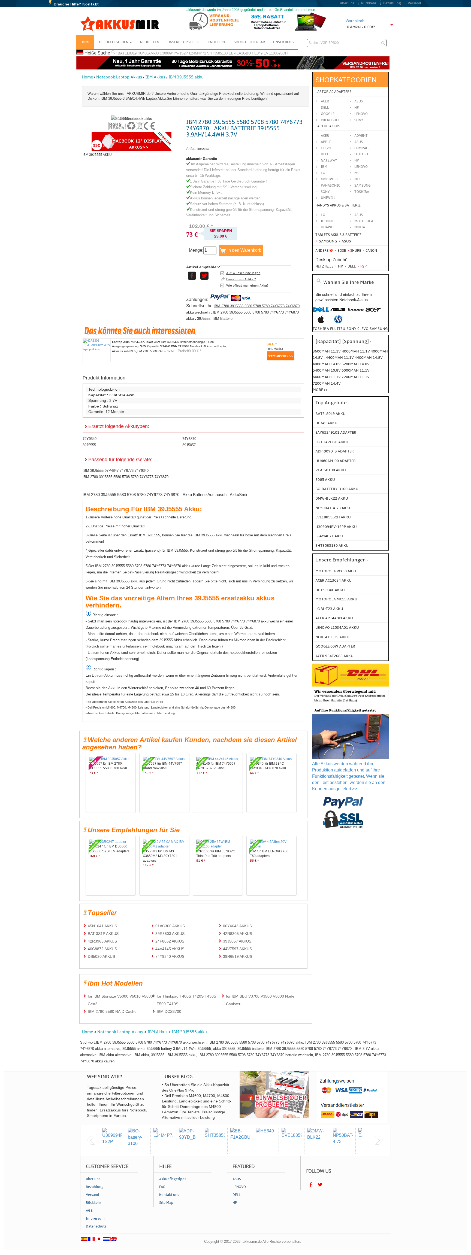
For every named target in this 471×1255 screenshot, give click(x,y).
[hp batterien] (338, 322)
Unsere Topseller (183, 42)
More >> (320, 389)
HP (356, 107)
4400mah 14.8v (369, 357)
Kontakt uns (169, 1195)
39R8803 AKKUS (170, 933)
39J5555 (203, 319)
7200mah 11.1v (356, 377)
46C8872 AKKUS (102, 949)
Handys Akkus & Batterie (338, 205)
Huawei (327, 227)
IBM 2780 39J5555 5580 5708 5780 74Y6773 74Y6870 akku (242, 315)
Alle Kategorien (113, 42)
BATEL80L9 (127, 53)
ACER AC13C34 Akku (333, 580)
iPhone (327, 221)
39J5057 (189, 445)
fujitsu (337, 328)
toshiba (321, 328)
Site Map (166, 1203)
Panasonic (330, 185)
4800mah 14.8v (327, 364)
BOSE (342, 250)
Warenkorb (355, 21)
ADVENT (361, 135)
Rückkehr (368, 3)
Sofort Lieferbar (249, 42)
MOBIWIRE (330, 179)
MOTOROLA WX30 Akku (336, 571)
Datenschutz (96, 1226)
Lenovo (361, 114)
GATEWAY (329, 160)
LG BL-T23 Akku (329, 608)
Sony (358, 120)
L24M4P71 (197, 53)
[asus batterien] (338, 312)
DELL (325, 154)
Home (85, 42)
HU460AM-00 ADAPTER (335, 460)
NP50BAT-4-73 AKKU (333, 508)
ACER (325, 135)
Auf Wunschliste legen (243, 273)
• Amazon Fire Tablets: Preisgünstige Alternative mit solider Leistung (130, 713)
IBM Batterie (223, 319)
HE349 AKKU (326, 423)
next (379, 1140)
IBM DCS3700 (169, 1011)
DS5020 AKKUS (101, 956)
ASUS (358, 142)
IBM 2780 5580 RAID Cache (112, 1011)
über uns (347, 3)
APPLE (326, 142)
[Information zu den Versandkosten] (350, 702)
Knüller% (217, 42)
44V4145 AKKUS (169, 949)
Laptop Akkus (327, 126)
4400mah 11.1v (340, 357)
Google (327, 114)
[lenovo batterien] (356, 312)
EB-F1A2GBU (240, 53)
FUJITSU (361, 154)
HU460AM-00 (148, 53)
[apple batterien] (321, 322)
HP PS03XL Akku (330, 590)
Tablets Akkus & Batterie (338, 235)
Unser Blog (283, 42)
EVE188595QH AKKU (333, 517)
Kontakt (90, 4)
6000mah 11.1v (356, 370)
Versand (414, 3)
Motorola (363, 221)
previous (91, 1140)
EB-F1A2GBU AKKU (331, 442)
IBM (324, 167)
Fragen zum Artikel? (241, 279)
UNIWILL (328, 198)
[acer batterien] (373, 312)
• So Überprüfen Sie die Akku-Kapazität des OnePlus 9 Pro (124, 701)
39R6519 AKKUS (237, 956)
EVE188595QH (276, 53)
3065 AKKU (325, 479)
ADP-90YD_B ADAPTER (334, 451)
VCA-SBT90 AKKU (330, 470)
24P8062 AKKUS (169, 941)
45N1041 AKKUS (102, 926)
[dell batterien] (321, 312)
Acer (325, 101)
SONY (325, 192)
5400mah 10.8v (327, 370)
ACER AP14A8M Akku (334, 618)
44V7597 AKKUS (237, 949)
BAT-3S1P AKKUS (103, 933)
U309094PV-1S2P (174, 53)
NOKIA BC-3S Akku (332, 637)
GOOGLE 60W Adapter (335, 646)
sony (351, 328)
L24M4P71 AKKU (330, 536)
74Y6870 (189, 439)
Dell (325, 107)
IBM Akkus (155, 77)
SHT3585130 (217, 53)
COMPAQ (361, 148)
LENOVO (361, 167)
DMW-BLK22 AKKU (331, 498)
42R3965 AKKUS (102, 941)
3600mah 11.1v (327, 351)
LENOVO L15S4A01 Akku (337, 627)
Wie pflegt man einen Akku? (247, 285)
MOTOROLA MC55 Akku (336, 599)
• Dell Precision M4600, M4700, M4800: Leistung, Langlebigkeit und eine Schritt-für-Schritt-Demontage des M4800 (160, 707)
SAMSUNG (362, 185)
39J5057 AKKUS (237, 941)
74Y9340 (89, 439)
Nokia (359, 227)
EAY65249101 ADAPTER (335, 432)
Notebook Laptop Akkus (119, 77)
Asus (358, 101)
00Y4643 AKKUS (237, 926)
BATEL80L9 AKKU (330, 413)
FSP (363, 266)
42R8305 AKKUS (237, 933)
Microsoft (330, 120)
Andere (321, 250)
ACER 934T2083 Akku (334, 656)
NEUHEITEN (149, 42)
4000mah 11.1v (356, 351)
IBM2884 (203, 148)
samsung (379, 328)
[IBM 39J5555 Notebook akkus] (131, 118)
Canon (371, 250)
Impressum (95, 1218)
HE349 (257, 53)
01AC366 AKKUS (170, 926)
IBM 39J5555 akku (186, 77)
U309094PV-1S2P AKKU (336, 526)
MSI (357, 173)
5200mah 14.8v (356, 364)
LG (323, 173)
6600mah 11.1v (327, 377)
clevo (363, 328)
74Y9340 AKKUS (169, 956)
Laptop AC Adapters (333, 92)
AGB (89, 1210)
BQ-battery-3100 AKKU (336, 489)
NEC (357, 179)
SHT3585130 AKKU (332, 545)
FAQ (162, 1187)
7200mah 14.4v (327, 383)
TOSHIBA (361, 192)
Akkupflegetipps (172, 1179)
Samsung (327, 241)
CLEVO (326, 148)
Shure (355, 250)
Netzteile (324, 266)
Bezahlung (392, 3)
